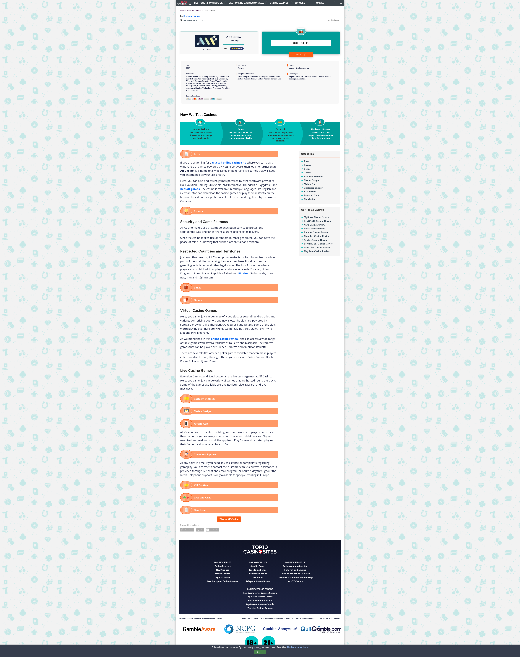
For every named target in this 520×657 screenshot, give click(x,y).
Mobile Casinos (222, 573)
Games (320, 2)
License (308, 165)
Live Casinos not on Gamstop (295, 573)
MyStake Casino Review (316, 217)
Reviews (196, 11)
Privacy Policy (324, 618)
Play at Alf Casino (229, 519)
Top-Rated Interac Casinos (260, 596)
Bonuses (300, 2)
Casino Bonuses (258, 562)
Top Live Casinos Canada (260, 608)
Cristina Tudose (191, 15)
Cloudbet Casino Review (317, 236)
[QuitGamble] (321, 629)
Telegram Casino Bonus (258, 581)
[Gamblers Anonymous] (280, 629)
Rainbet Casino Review (316, 232)
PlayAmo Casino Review (317, 251)
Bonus (307, 168)
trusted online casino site (229, 162)
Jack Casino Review (314, 228)
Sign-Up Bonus (258, 566)
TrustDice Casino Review (317, 247)
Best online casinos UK (208, 2)
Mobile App (310, 184)
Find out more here (297, 647)
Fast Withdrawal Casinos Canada (260, 592)
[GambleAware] (199, 629)
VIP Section (310, 191)
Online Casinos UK (295, 562)
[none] (341, 3)
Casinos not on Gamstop (295, 566)
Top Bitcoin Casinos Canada (260, 604)
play (299, 54)
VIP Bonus (258, 577)
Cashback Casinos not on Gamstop (295, 577)
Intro (306, 161)
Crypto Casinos (222, 577)
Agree (260, 652)
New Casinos (222, 569)
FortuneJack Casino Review (318, 243)
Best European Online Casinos (222, 581)
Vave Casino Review (314, 224)
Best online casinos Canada (246, 2)
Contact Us (257, 618)
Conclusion (310, 199)
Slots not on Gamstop (295, 569)
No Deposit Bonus (258, 573)
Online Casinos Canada (260, 589)
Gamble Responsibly (274, 618)
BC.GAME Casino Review (318, 221)
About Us (246, 618)
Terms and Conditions (305, 618)
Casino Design (311, 180)
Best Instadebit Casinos (260, 600)
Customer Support (313, 187)
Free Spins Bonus (257, 569)
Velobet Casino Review (316, 240)
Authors (289, 618)
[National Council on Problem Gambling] (239, 629)
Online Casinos (279, 2)
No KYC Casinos (295, 581)
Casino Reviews (222, 566)
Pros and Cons (311, 195)
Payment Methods (313, 176)
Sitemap (336, 618)
